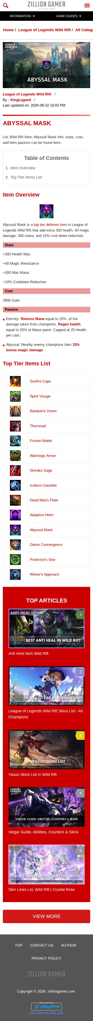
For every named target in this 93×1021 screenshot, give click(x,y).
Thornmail (38, 426)
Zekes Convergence (46, 545)
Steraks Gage (41, 470)
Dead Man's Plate (44, 500)
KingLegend (21, 100)
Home (8, 30)
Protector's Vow (42, 560)
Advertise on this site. (46, 1012)
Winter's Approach (44, 574)
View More (47, 916)
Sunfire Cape (40, 381)
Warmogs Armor (43, 456)
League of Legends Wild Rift (44, 30)
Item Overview (22, 168)
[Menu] (87, 5)
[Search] (6, 5)
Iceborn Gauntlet (43, 485)
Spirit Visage (40, 396)
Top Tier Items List (26, 177)
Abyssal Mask (41, 530)
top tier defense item (50, 225)
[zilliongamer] (46, 5)
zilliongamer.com (61, 991)
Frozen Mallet (41, 441)
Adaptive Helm (41, 515)
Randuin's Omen (43, 411)
